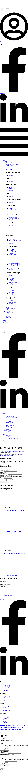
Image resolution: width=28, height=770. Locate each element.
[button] (14, 142)
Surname (2, 470)
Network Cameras (17, 451)
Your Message (3, 480)
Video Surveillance (10, 162)
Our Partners (8, 316)
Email (2, 472)
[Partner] (14, 40)
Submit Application (4, 751)
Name (2, 469)
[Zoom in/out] (0, 768)
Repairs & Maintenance (11, 308)
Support (4, 304)
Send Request (3, 482)
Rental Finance (9, 312)
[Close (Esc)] (4, 768)
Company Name (4, 475)
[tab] (13, 163)
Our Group (8, 317)
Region (2, 477)
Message (2, 749)
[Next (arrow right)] (2, 769)
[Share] (3, 768)
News (4, 320)
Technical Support (10, 306)
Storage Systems (9, 169)
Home (4, 160)
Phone (2, 473)
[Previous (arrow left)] (0, 769)
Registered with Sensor (5, 476)
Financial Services (7, 311)
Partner (1, 41)
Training (8, 307)
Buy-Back (8, 313)
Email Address (3, 740)
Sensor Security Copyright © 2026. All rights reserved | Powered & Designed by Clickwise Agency (13, 727)
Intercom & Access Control (12, 164)
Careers (4, 321)
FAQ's (7, 310)
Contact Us (5, 322)
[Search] (2, 10)
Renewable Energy (10, 166)
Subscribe (3, 586)
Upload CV (3, 741)
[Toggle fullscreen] (2, 768)
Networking (8, 168)
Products (5, 161)
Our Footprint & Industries (12, 319)
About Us (5, 315)
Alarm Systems (9, 165)
